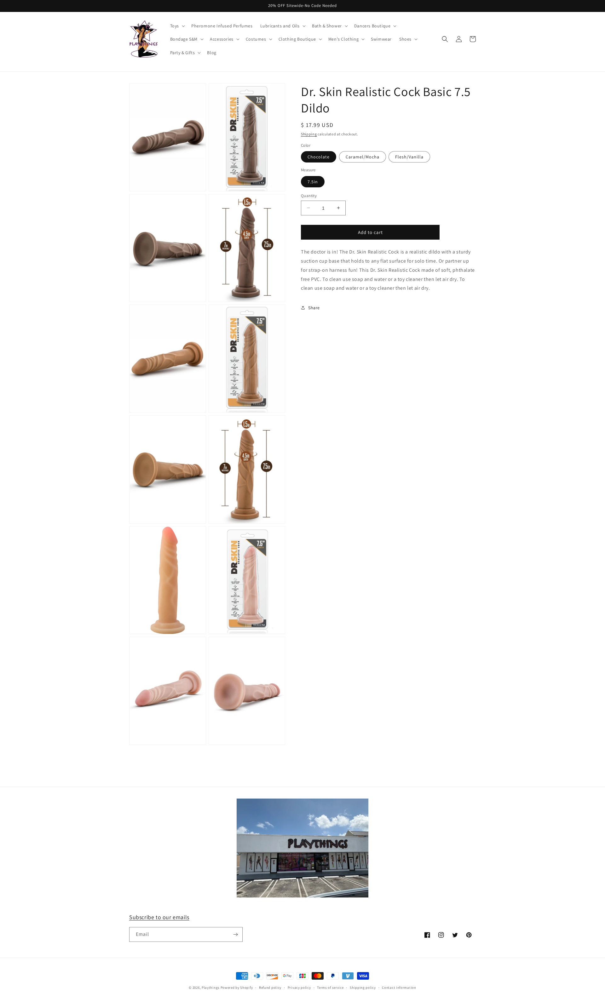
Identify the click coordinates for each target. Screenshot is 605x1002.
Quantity (309, 195)
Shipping (309, 134)
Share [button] (314, 307)
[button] (176, 25)
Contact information (399, 987)
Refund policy (270, 987)
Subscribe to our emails (159, 917)
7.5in (313, 181)
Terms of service (330, 987)
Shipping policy (363, 987)
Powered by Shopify (237, 987)
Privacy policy (299, 987)
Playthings (211, 987)
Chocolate (319, 157)
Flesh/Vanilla (409, 157)
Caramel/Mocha (362, 157)
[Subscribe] (235, 934)
